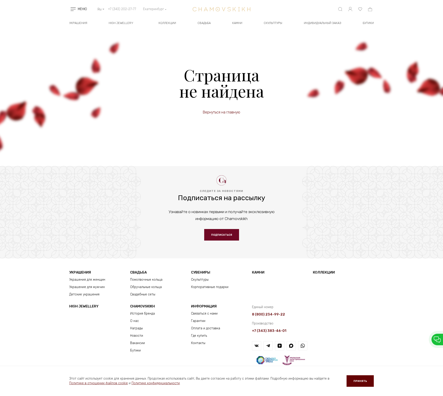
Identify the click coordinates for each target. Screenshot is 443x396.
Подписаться (221, 234)
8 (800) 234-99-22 (268, 314)
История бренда (142, 314)
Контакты (198, 343)
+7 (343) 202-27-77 (122, 9)
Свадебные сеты (142, 294)
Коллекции (167, 23)
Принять (360, 381)
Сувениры (200, 272)
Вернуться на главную (221, 112)
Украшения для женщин (87, 280)
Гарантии (198, 321)
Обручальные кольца (146, 287)
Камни (237, 23)
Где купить (199, 336)
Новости (136, 336)
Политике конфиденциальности (156, 383)
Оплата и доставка (205, 328)
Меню (82, 9)
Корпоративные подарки (209, 287)
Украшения (78, 23)
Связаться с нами (204, 314)
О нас (134, 321)
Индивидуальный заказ (322, 23)
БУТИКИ (368, 23)
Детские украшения (84, 294)
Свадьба (204, 23)
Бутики (135, 350)
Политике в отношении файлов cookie (98, 383)
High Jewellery (121, 23)
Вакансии (137, 343)
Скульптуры (273, 23)
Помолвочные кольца (146, 280)
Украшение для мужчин (87, 287)
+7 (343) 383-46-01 (269, 331)
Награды (136, 328)
